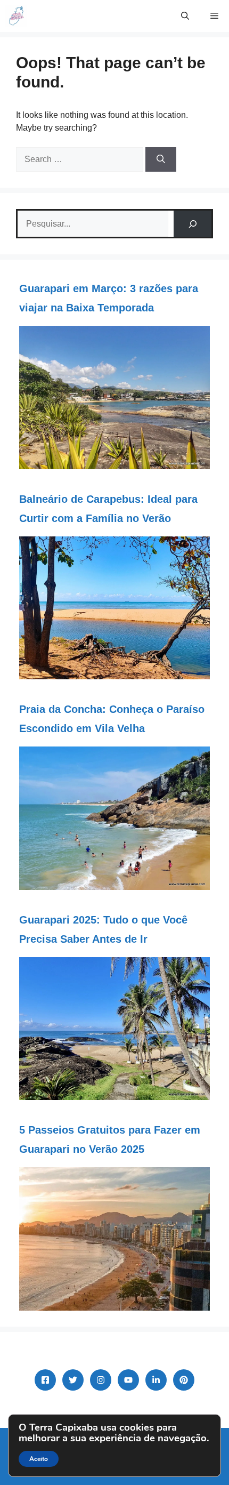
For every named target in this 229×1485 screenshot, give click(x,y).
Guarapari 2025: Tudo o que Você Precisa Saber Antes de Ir (103, 929)
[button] (185, 16)
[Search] (160, 159)
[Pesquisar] (192, 224)
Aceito (38, 1459)
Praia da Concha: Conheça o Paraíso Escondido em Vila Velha (112, 718)
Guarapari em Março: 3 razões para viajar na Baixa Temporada (108, 298)
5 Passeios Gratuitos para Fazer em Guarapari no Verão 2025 (109, 1139)
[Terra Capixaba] (16, 16)
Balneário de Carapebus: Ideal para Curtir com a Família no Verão (108, 508)
